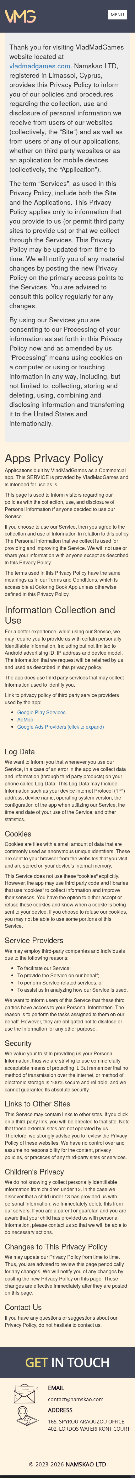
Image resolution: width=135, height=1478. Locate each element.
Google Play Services (41, 712)
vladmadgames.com (39, 65)
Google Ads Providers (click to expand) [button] (60, 726)
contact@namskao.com (76, 1399)
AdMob (25, 719)
